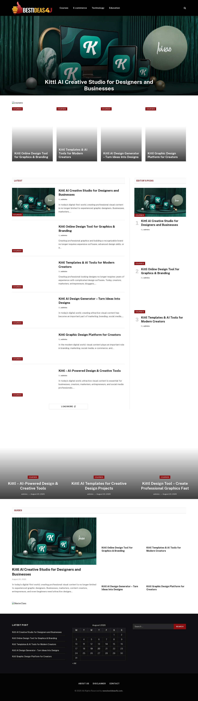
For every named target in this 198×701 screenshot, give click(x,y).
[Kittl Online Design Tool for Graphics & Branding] (32, 134)
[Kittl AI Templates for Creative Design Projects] (99, 459)
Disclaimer (99, 683)
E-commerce (80, 8)
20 (99, 648)
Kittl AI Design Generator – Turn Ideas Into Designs (121, 155)
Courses (64, 8)
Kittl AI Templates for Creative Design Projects (99, 485)
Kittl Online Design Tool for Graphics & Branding (31, 155)
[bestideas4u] (32, 8)
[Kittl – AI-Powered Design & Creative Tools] (33, 382)
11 (84, 644)
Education (114, 8)
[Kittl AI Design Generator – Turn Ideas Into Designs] (121, 134)
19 (91, 648)
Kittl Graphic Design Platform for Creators (163, 155)
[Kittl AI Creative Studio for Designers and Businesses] (99, 55)
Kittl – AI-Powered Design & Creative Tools (90, 370)
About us (83, 683)
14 (106, 644)
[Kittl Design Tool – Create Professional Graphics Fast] (165, 459)
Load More (67, 406)
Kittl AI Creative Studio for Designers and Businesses (99, 85)
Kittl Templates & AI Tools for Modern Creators (73, 153)
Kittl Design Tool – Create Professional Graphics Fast (165, 485)
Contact (114, 683)
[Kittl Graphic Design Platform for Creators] (165, 134)
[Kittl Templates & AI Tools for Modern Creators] (77, 134)
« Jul (74, 663)
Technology (98, 8)
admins (64, 199)
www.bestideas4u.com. (112, 691)
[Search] (184, 8)
